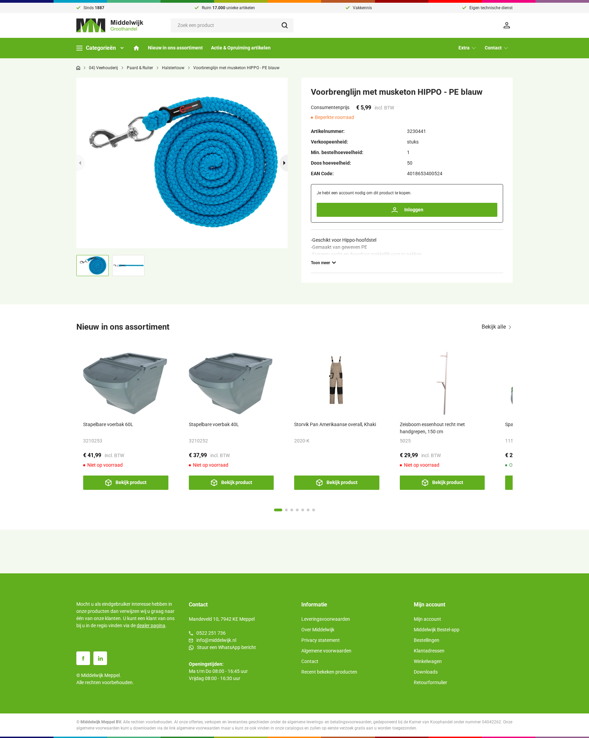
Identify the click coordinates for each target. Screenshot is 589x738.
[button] (283, 162)
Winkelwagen (428, 661)
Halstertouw (173, 67)
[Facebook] (83, 658)
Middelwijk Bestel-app (436, 629)
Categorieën (101, 48)
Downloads (426, 672)
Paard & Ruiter (140, 67)
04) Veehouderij (103, 67)
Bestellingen (426, 640)
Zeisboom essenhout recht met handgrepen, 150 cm (432, 428)
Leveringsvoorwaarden (325, 619)
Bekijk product (131, 482)
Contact (309, 661)
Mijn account (427, 619)
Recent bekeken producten (329, 672)
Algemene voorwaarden (326, 650)
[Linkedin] (100, 658)
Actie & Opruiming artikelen (241, 47)
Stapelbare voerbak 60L (108, 424)
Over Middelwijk (317, 629)
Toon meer (320, 262)
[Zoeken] (287, 25)
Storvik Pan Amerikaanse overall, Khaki (335, 424)
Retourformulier (430, 682)
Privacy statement (320, 640)
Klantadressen (429, 650)
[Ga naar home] (78, 68)
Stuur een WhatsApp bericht (226, 647)
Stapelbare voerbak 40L (214, 424)
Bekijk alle (494, 326)
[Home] (136, 48)
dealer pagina (151, 625)
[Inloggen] (508, 25)
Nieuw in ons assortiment (175, 47)
